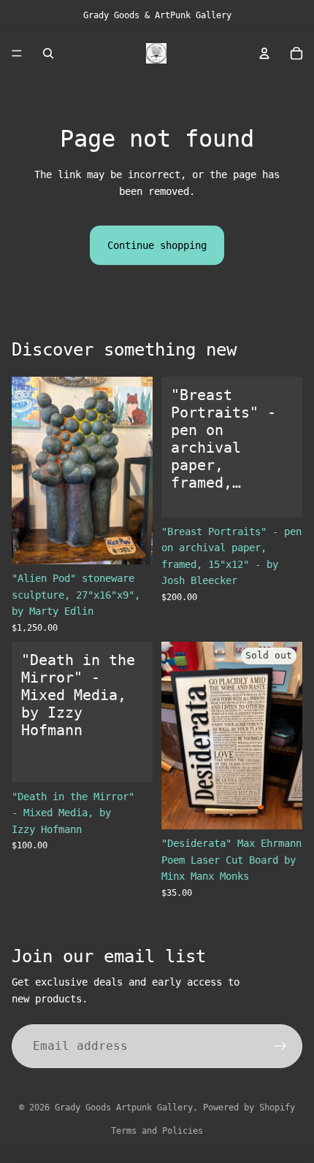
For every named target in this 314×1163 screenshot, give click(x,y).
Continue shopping (157, 245)
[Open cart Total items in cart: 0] (296, 53)
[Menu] (17, 53)
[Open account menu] (264, 53)
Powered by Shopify (249, 1107)
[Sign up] (280, 1046)
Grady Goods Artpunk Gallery (124, 1107)
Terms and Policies (157, 1131)
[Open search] (48, 53)
